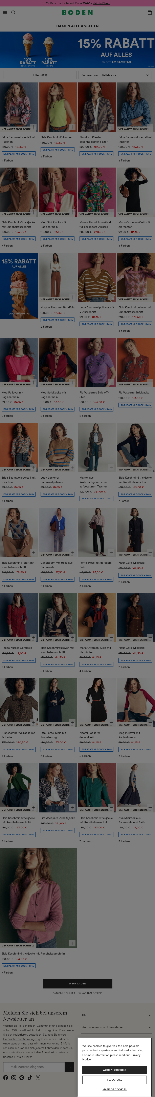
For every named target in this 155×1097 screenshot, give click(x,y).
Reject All (114, 1079)
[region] (114, 1067)
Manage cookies (115, 1089)
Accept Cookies (114, 1070)
